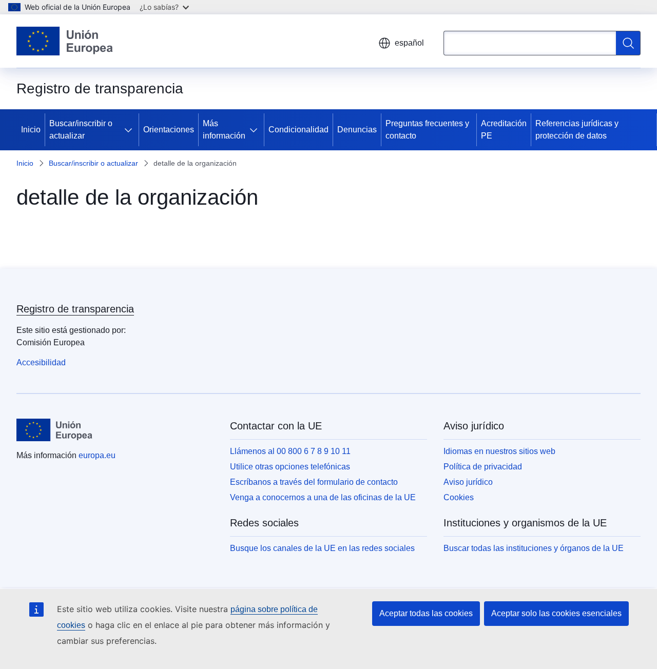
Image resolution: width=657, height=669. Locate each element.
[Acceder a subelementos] (130, 129)
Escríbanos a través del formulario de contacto (314, 482)
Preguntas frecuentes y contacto (427, 129)
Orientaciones (168, 129)
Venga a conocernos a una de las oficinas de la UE (323, 497)
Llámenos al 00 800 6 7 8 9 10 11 (290, 451)
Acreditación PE (504, 129)
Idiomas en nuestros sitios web (499, 451)
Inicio (31, 129)
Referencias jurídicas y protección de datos (577, 129)
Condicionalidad (298, 129)
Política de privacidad (482, 466)
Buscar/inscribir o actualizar (80, 129)
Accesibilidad (41, 362)
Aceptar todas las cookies (426, 613)
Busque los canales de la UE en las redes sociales (322, 548)
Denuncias (357, 129)
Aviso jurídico (468, 482)
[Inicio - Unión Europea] (64, 41)
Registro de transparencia (75, 308)
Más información (224, 129)
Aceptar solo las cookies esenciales (556, 613)
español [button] (409, 42)
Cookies (458, 497)
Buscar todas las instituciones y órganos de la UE (533, 548)
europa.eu (97, 455)
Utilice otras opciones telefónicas (290, 466)
